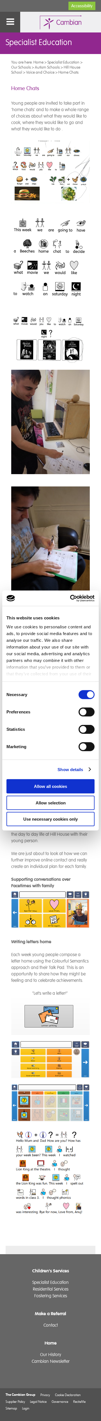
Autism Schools (47, 67)
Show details (70, 769)
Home (38, 62)
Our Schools (21, 67)
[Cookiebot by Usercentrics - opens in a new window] (71, 598)
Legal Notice (38, 1401)
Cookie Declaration (68, 1395)
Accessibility (82, 5)
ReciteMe (79, 1401)
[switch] (87, 712)
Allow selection (51, 802)
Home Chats (68, 72)
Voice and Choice (40, 72)
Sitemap (11, 1408)
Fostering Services (50, 1296)
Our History (50, 1354)
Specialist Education (63, 62)
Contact (50, 1325)
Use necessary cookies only (50, 819)
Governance (60, 1401)
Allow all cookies (50, 786)
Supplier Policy (15, 1401)
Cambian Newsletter (51, 1361)
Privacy (45, 1395)
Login (25, 1408)
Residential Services (50, 1289)
